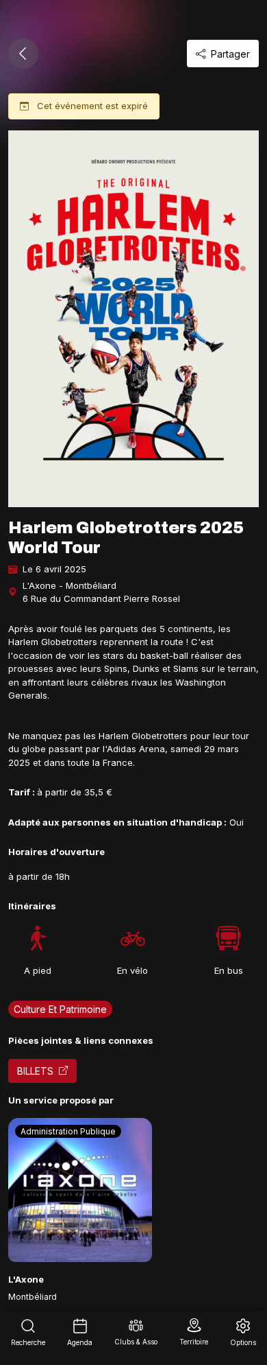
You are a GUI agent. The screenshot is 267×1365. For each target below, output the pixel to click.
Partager (230, 54)
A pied (37, 970)
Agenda (79, 1342)
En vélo (132, 970)
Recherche (28, 1342)
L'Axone (26, 1279)
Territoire (193, 1342)
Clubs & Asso (135, 1342)
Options (243, 1342)
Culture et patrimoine (60, 1009)
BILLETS (35, 1071)
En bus (228, 970)
